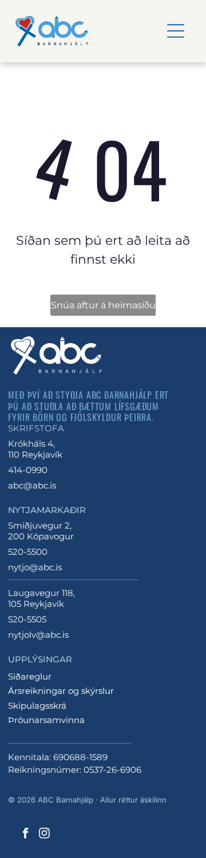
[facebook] (25, 834)
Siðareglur (30, 676)
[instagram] (44, 834)
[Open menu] (175, 30)
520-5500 (27, 551)
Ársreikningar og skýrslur (61, 690)
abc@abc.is (32, 485)
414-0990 (27, 469)
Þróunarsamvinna (46, 719)
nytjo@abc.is (35, 567)
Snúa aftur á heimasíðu (103, 305)
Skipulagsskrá (37, 705)
